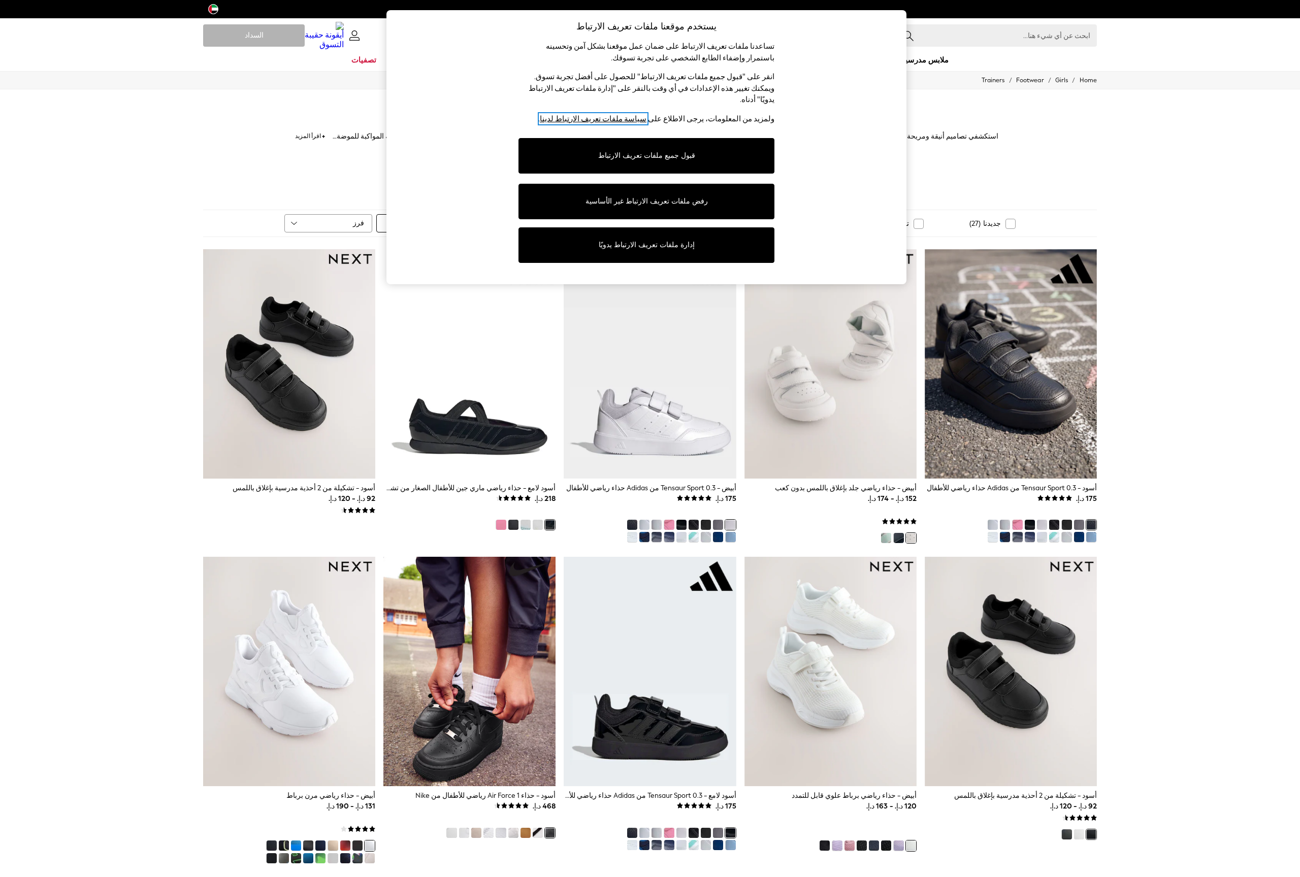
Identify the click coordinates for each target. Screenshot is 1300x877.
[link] (354, 35)
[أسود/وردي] (886, 845)
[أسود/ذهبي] (357, 845)
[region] (646, 147)
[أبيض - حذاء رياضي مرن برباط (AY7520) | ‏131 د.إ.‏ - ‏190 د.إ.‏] (289, 671)
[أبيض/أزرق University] (501, 833)
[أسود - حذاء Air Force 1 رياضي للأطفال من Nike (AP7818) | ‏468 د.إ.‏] (469, 671)
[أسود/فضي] (271, 858)
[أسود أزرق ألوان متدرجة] (296, 845)
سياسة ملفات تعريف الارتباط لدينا (593, 118)
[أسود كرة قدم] (357, 858)
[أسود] (1091, 525)
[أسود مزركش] (1066, 834)
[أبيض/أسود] (993, 525)
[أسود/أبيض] (1054, 525)
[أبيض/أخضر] (1066, 537)
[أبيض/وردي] (1005, 525)
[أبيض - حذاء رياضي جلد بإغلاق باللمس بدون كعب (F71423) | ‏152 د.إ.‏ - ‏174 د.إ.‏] (830, 364)
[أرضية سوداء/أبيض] (1066, 525)
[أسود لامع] (1030, 525)
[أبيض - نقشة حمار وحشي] (451, 833)
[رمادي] (1079, 525)
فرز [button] (358, 223)
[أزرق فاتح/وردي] (1091, 537)
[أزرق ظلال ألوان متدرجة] (308, 858)
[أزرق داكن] (1030, 537)
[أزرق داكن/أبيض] (1005, 537)
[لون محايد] (333, 845)
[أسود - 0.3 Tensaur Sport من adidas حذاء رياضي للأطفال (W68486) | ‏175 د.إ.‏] (1011, 364)
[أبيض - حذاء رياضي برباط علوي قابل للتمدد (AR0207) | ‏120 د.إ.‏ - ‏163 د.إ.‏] (830, 671)
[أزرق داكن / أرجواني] (1017, 537)
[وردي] (1017, 525)
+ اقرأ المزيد (310, 134)
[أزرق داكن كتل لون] (271, 845)
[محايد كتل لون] (370, 858)
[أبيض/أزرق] (1042, 537)
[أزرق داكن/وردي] (874, 845)
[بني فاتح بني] (526, 833)
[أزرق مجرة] (345, 858)
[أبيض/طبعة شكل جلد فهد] (464, 833)
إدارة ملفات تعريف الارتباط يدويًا (647, 245)
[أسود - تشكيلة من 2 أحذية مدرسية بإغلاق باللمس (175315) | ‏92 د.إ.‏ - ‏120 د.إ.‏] (289, 364)
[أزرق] (1079, 537)
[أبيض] (1042, 525)
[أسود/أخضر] (296, 858)
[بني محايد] (476, 833)
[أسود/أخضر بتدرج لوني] (320, 858)
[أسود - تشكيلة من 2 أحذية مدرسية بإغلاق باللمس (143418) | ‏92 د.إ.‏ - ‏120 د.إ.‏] (1011, 671)
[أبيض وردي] (993, 537)
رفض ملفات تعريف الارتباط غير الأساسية (647, 201)
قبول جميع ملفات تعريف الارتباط (646, 155)
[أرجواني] (898, 845)
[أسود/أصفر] (284, 845)
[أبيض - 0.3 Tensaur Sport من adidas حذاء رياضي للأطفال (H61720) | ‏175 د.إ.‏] (650, 364)
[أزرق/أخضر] (886, 538)
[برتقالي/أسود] (345, 845)
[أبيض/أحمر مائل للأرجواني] (488, 833)
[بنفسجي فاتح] (837, 845)
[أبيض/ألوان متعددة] (1054, 537)
